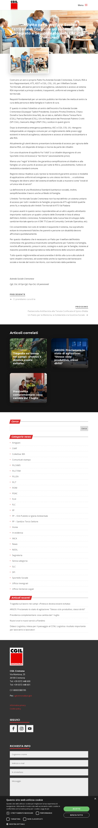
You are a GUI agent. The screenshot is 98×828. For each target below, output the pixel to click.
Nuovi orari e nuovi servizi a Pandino (27, 620)
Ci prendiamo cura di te (24, 299)
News (14, 544)
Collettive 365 (18, 454)
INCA (14, 538)
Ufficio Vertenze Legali (23, 589)
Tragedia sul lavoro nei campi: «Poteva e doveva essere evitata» (40, 603)
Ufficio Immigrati (20, 583)
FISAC (14, 493)
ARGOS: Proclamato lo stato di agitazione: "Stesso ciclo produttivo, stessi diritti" (69, 357)
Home (15, 527)
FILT (14, 482)
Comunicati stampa (21, 459)
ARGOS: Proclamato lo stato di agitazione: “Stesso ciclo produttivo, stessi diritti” (47, 609)
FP (13, 510)
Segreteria (17, 555)
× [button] (95, 799)
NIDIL (15, 549)
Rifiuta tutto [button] (76, 815)
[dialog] (49, 812)
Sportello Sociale (20, 577)
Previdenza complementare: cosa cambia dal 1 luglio (28, 395)
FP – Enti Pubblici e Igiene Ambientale (30, 516)
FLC (14, 504)
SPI (13, 572)
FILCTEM (16, 470)
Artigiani (16, 442)
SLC (14, 566)
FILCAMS (16, 465)
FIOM (14, 487)
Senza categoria (19, 560)
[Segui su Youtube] (29, 728)
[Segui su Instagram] (21, 728)
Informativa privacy (18, 705)
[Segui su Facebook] (13, 728)
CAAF (14, 448)
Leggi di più (44, 809)
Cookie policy (15, 708)
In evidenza (17, 532)
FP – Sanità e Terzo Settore (25, 521)
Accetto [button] (76, 809)
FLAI (14, 499)
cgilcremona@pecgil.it (23, 695)
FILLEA (15, 476)
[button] (33, 824)
